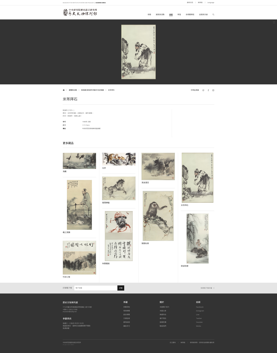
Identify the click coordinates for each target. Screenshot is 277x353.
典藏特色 (163, 314)
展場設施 (126, 322)
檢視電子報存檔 (206, 288)
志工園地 (173, 342)
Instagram (200, 311)
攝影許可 (126, 326)
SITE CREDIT (70, 344)
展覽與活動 (160, 14)
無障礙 (200, 2)
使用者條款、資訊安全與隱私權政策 (202, 342)
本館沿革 (163, 311)
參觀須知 (126, 307)
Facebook (200, 307)
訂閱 (120, 288)
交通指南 (126, 318)
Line (197, 314)
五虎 (104, 168)
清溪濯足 (145, 182)
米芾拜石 (111, 90)
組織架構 (163, 322)
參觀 (149, 14)
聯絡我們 (163, 326)
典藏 (171, 14)
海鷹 (64, 171)
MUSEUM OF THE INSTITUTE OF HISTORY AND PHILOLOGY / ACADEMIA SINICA (84, 2)
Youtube (199, 322)
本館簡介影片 (164, 307)
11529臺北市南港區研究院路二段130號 (77, 307)
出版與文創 (203, 14)
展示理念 (163, 318)
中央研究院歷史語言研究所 (72, 342)
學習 (179, 14)
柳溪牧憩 (184, 266)
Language (210, 2)
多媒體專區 (190, 14)
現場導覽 (126, 311)
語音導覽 (126, 314)
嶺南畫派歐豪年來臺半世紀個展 (92, 90)
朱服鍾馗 (106, 263)
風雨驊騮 (106, 202)
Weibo (198, 326)
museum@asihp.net (70, 311)
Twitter (199, 318)
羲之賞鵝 (66, 232)
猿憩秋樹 (145, 243)
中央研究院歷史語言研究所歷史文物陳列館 (80, 12)
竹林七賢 (66, 277)
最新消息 (190, 2)
